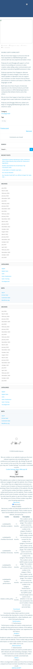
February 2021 (5, 249)
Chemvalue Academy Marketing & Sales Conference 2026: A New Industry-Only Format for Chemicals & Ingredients (16, 161)
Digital (3, 268)
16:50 (24, 45)
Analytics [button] (16, 633)
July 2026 (4, 188)
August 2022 (5, 231)
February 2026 (5, 193)
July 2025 (4, 201)
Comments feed (6, 297)
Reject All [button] (18, 469)
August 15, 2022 (15, 45)
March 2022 (5, 234)
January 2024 (5, 216)
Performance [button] (17, 621)
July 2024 (4, 211)
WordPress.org (5, 300)
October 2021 (5, 242)
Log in (3, 292)
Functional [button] (16, 609)
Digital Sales (5, 271)
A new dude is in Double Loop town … (12, 170)
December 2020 (6, 252)
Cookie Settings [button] (10, 469)
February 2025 (5, 203)
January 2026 (5, 196)
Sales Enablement (6, 276)
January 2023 (5, 224)
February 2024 (5, 214)
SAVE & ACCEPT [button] (16, 668)
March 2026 (5, 190)
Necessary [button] (16, 502)
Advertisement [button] (16, 645)
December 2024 (6, 208)
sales (3, 273)
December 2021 (6, 239)
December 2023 (6, 219)
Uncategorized (5, 113)
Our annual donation (7, 172)
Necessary (17, 504)
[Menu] (26, 4)
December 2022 (6, 226)
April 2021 (4, 247)
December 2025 (6, 198)
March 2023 (5, 221)
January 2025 (5, 206)
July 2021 (4, 244)
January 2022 (5, 237)
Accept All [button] (24, 469)
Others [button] (16, 658)
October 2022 (5, 229)
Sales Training (5, 279)
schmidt (5, 45)
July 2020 (4, 257)
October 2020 (5, 255)
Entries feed (5, 295)
